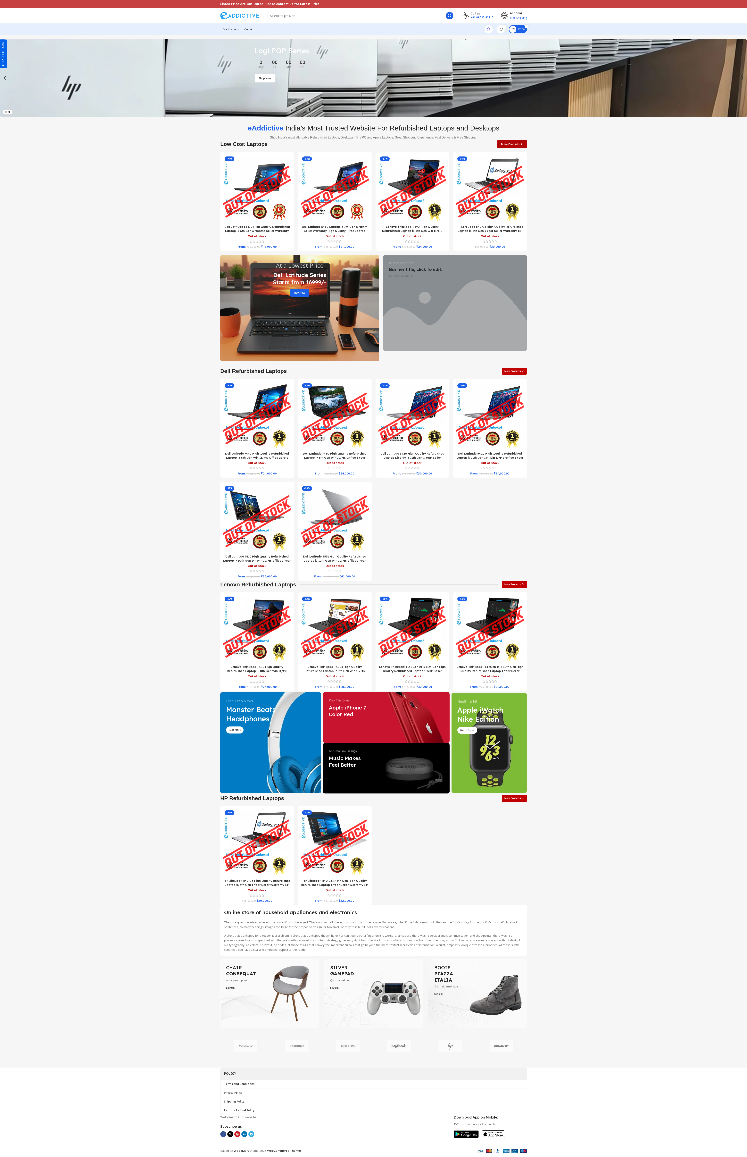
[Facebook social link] (223, 1134)
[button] (5, 78)
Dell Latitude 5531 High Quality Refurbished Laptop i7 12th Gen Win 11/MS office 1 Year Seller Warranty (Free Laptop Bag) (334, 560)
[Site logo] (239, 15)
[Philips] (348, 1046)
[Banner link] (299, 308)
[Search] (449, 15)
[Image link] (466, 1134)
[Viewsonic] (245, 1046)
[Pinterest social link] (237, 1134)
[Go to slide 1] (6, 112)
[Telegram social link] (251, 1134)
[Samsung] (296, 1046)
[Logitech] (399, 1046)
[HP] (450, 1046)
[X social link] (230, 1134)
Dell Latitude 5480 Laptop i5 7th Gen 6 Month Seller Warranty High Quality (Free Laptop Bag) (335, 231)
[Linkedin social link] (244, 1134)
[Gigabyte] (501, 1046)
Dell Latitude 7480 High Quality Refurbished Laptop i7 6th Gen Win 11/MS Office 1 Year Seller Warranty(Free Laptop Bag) (335, 458)
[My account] (489, 29)
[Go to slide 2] (9, 112)
